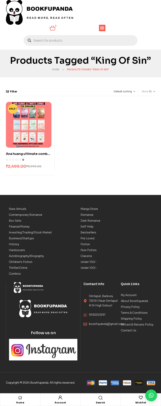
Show (145, 91)
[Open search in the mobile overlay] (80, 40)
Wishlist (140, 402)
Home (55, 69)
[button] (102, 28)
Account (60, 402)
